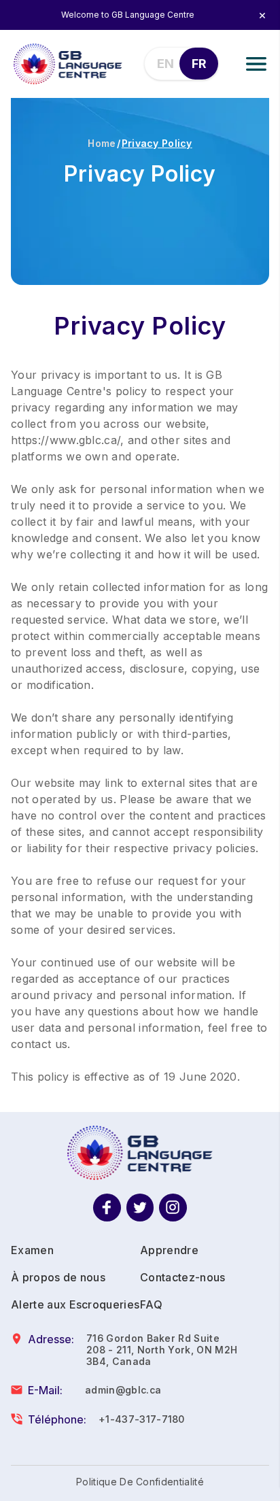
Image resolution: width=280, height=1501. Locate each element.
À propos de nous (58, 1277)
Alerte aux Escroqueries (75, 1304)
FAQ (151, 1304)
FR (199, 63)
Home (102, 143)
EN (165, 63)
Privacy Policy (157, 143)
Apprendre (169, 1250)
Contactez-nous (182, 1277)
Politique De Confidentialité (140, 1482)
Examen (32, 1250)
